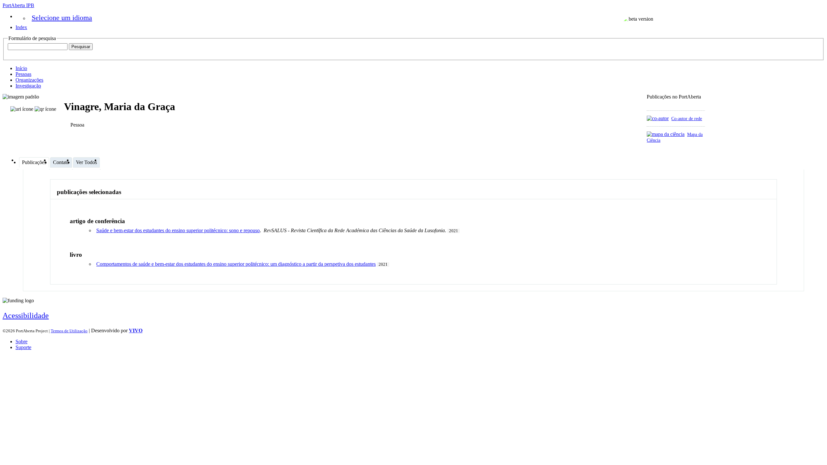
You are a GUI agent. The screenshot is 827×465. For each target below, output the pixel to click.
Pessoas (23, 74)
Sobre (21, 341)
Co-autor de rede (686, 118)
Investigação (28, 85)
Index (21, 27)
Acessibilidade (26, 315)
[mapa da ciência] (666, 134)
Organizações (29, 80)
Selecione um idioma (62, 18)
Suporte (23, 347)
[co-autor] (658, 118)
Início (21, 68)
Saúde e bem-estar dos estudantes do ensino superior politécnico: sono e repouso (178, 230)
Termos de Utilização (69, 330)
